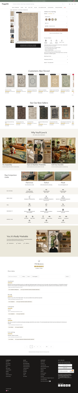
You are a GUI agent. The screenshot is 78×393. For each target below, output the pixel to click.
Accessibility (43, 374)
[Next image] (38, 27)
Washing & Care (47, 56)
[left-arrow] (5, 81)
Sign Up (65, 367)
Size (26, 7)
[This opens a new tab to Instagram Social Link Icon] (62, 385)
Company (8, 360)
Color (35, 7)
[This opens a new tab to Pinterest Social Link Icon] (64, 385)
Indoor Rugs (15, 9)
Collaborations (42, 7)
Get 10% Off (61, 360)
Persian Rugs (25, 9)
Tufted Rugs (20, 9)
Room (22, 7)
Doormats (25, 371)
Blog (6, 366)
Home (11, 9)
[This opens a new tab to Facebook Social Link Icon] (59, 385)
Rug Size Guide (43, 368)
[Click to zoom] (28, 27)
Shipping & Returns (48, 59)
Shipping (42, 369)
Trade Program (58, 7)
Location (8, 388)
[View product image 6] (12, 41)
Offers (24, 374)
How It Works (8, 363)
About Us (7, 361)
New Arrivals (25, 361)
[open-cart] (75, 4)
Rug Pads (25, 369)
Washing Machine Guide (45, 366)
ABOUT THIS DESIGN (48, 62)
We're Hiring (8, 368)
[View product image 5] (12, 36)
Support (43, 360)
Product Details (47, 37)
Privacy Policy (8, 376)
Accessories (50, 7)
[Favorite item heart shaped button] (66, 11)
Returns (42, 371)
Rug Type (30, 7)
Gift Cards (25, 376)
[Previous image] (18, 27)
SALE (65, 7)
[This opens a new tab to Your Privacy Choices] (49, 381)
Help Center (43, 361)
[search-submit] (20, 276)
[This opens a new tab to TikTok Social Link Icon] (69, 385)
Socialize (60, 383)
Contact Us (43, 363)
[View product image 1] (12, 13)
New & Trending (15, 7)
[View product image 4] (12, 30)
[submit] (63, 4)
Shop (24, 360)
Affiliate (7, 371)
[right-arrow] (72, 81)
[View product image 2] (12, 19)
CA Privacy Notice (44, 379)
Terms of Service (9, 374)
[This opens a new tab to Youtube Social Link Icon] (67, 385)
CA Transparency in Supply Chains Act (47, 377)
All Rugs (24, 373)
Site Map (42, 376)
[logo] (5, 4)
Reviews (7, 373)
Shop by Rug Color (26, 366)
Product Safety (43, 373)
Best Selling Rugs (26, 363)
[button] (69, 4)
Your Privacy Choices (44, 381)
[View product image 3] (12, 24)
